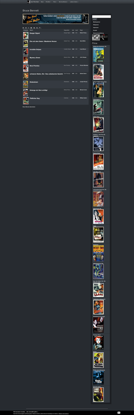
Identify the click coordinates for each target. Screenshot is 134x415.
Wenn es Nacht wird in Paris (100, 82)
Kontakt (95, 30)
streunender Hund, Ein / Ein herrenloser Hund (99, 190)
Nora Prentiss (34, 66)
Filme (54, 2)
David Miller (83, 41)
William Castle (83, 98)
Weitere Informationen (64, 413)
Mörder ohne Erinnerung (99, 370)
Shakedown (34, 82)
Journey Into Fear (97, 64)
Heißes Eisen (96, 116)
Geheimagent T (96, 99)
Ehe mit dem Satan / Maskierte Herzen (43, 41)
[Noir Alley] (104, 37)
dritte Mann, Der (97, 172)
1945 (73, 32)
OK (119, 412)
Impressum (95, 27)
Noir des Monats (63, 2)
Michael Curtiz (83, 89)
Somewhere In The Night (99, 316)
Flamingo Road (96, 335)
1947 (73, 65)
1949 (73, 98)
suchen (94, 19)
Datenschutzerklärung (98, 33)
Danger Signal (35, 33)
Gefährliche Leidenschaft (99, 299)
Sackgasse (95, 244)
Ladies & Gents (74, 2)
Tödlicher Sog (35, 98)
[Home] (29, 1)
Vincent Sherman (84, 65)
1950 (73, 57)
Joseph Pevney (83, 81)
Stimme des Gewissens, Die (99, 46)
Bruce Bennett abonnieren (29, 106)
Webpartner (96, 24)
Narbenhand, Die (97, 208)
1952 (73, 41)
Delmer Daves (83, 73)
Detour (94, 351)
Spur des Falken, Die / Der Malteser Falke (99, 281)
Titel (31, 30)
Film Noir (48, 2)
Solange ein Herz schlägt (38, 90)
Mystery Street (35, 57)
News (42, 2)
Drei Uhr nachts (97, 386)
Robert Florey (83, 32)
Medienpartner (96, 22)
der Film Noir (35, 2)
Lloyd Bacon (83, 49)
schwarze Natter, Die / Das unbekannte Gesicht (46, 74)
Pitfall (94, 226)
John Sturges (83, 57)
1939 (73, 49)
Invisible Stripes (35, 49)
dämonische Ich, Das (98, 263)
